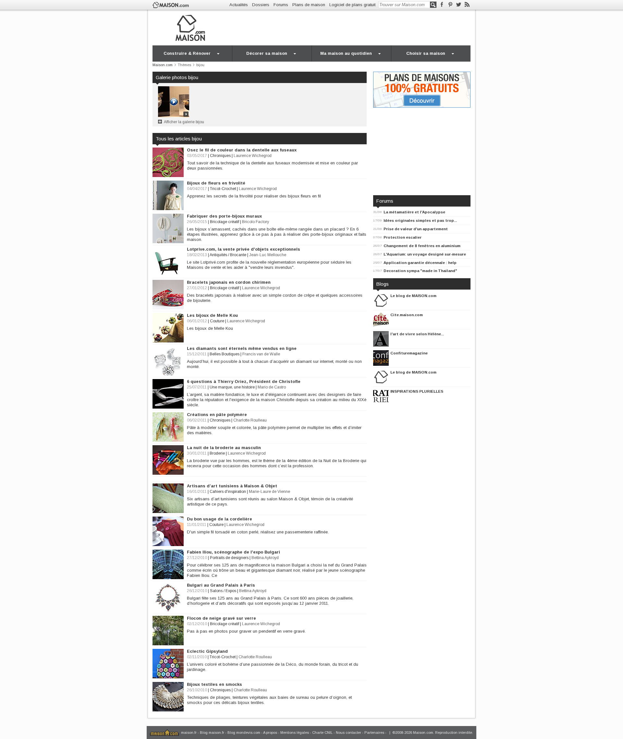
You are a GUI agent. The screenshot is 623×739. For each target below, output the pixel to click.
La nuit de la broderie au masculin (224, 447)
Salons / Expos (223, 591)
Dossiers (260, 4)
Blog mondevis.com (243, 732)
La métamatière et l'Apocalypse (414, 212)
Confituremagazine (409, 353)
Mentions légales (294, 732)
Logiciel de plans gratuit (352, 4)
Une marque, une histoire (232, 387)
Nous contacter (348, 732)
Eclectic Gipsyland (207, 651)
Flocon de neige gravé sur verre (221, 618)
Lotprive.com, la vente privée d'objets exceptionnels (243, 249)
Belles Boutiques (224, 354)
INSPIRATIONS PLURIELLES (416, 391)
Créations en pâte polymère (217, 414)
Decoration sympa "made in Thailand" (420, 270)
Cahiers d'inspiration (228, 491)
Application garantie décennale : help (420, 262)
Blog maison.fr (212, 732)
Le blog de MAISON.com (413, 295)
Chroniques (220, 155)
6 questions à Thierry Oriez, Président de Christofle (243, 381)
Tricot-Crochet (223, 188)
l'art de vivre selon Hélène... (417, 334)
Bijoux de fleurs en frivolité (216, 183)
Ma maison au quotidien (346, 53)
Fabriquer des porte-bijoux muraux (224, 216)
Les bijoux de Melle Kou (212, 315)
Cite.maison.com (406, 315)
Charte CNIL (322, 732)
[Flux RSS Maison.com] (467, 4)
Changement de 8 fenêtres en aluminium (422, 246)
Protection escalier (402, 237)
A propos (270, 732)
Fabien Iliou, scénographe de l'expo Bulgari (233, 552)
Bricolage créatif (224, 222)
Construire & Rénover (187, 53)
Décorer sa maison (266, 53)
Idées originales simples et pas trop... (420, 220)
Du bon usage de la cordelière (219, 519)
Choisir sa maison (425, 53)
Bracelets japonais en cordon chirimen (229, 282)
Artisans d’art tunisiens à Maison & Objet (232, 485)
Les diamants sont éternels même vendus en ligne (242, 348)
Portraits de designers (229, 557)
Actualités (238, 4)
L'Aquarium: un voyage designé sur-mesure (425, 254)
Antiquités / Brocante (228, 255)
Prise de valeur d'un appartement (416, 229)
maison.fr (189, 732)
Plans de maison (308, 4)
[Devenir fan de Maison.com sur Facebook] (441, 4)
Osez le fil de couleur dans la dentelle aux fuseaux (242, 150)
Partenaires (374, 732)
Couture (217, 321)
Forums (281, 4)
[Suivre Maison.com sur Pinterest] (450, 4)
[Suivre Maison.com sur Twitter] (458, 4)
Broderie (217, 453)
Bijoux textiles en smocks (214, 684)
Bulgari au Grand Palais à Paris (221, 585)
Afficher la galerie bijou (184, 122)
